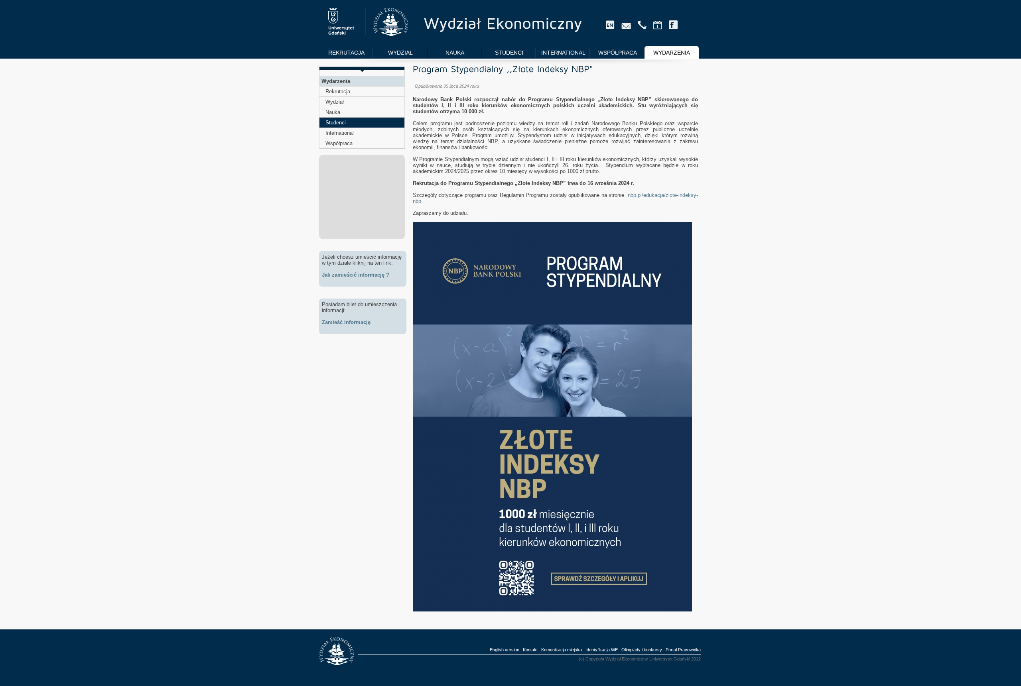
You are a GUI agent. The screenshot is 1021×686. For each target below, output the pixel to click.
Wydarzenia (335, 81)
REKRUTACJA (346, 52)
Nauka (332, 112)
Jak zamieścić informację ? (355, 275)
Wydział (334, 102)
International (339, 133)
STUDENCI (509, 52)
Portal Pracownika (683, 649)
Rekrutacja (337, 91)
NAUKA (454, 52)
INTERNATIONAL (563, 52)
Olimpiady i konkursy (641, 649)
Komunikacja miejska (561, 649)
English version (504, 649)
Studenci (335, 123)
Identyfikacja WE (601, 649)
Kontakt (530, 649)
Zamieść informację (346, 322)
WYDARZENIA (671, 52)
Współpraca (339, 143)
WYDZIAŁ (400, 52)
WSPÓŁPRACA (617, 52)
